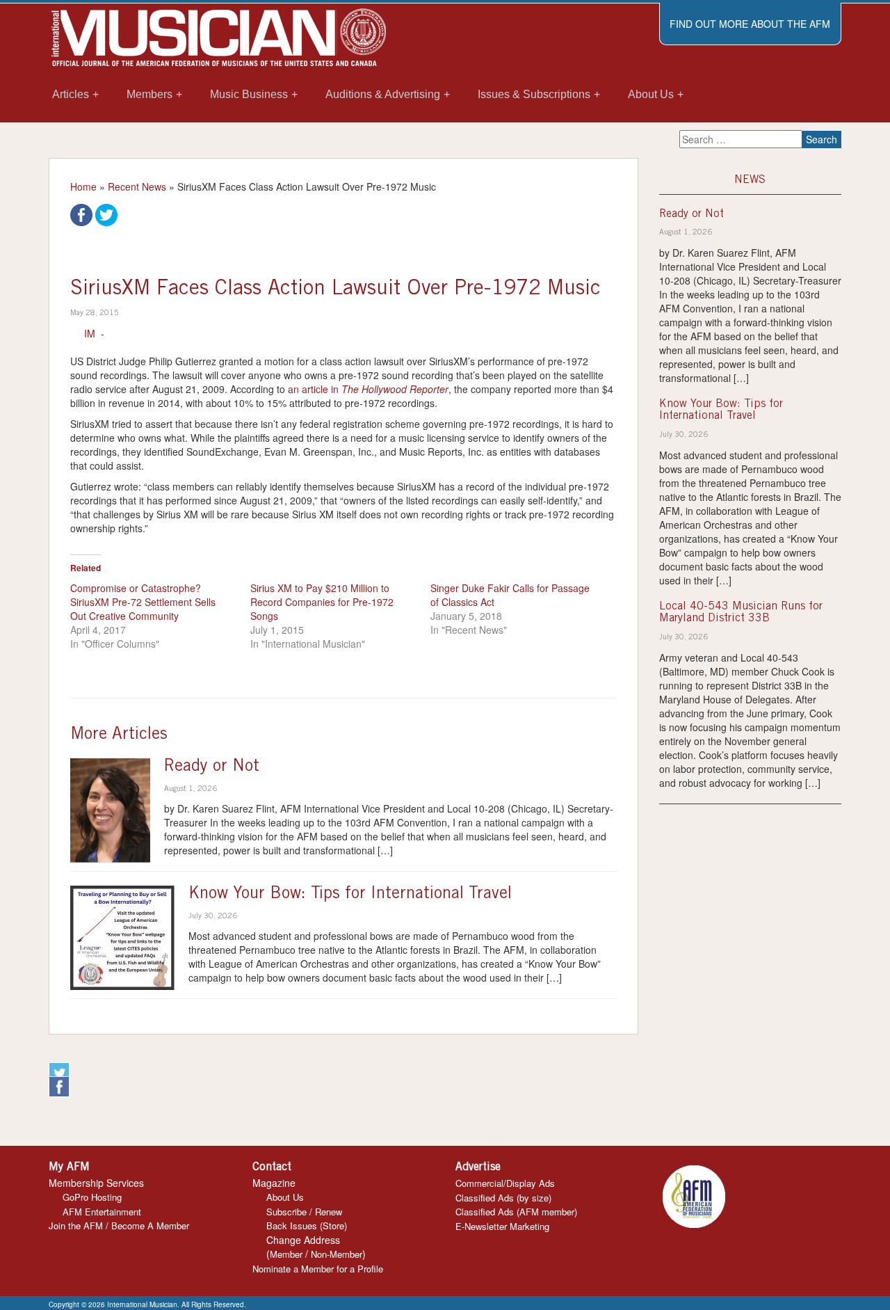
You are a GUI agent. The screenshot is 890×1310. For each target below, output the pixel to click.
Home (83, 186)
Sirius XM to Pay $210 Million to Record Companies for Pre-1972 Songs (322, 602)
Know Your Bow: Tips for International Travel (350, 894)
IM (89, 333)
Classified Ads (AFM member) (516, 1211)
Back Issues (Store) (306, 1225)
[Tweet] (106, 214)
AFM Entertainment (102, 1211)
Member (286, 1254)
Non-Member (336, 1254)
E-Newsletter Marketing (502, 1226)
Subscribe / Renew (304, 1211)
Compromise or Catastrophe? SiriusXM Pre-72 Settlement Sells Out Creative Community (143, 602)
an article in (368, 389)
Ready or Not (211, 767)
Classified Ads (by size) (503, 1197)
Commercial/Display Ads (505, 1183)
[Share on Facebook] (81, 214)
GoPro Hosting (92, 1197)
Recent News (137, 186)
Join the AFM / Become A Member (119, 1225)
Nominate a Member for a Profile (317, 1268)
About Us (285, 1197)
